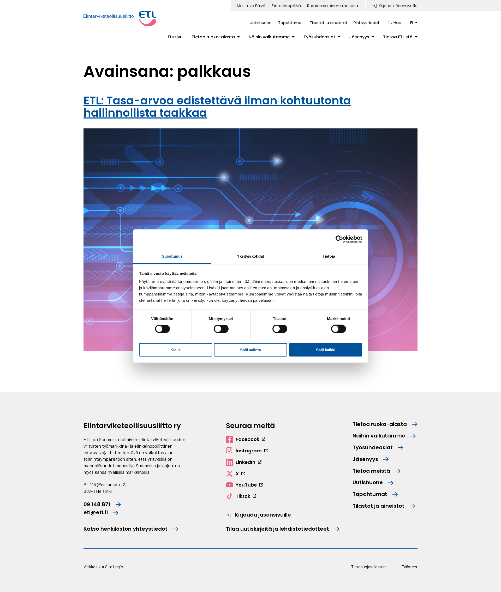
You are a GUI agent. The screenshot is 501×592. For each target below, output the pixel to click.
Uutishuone (261, 22)
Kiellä (175, 350)
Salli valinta (250, 350)
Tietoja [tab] (329, 256)
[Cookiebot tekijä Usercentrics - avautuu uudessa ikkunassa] (339, 239)
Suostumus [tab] (172, 256)
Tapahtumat (290, 22)
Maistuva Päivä (251, 5)
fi (411, 22)
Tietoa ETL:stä (398, 37)
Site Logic (114, 566)
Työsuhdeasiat (319, 37)
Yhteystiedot (367, 22)
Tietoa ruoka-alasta (213, 37)
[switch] (221, 329)
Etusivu (175, 37)
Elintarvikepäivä (286, 5)
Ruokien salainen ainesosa (332, 5)
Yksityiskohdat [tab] (250, 256)
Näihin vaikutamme (269, 37)
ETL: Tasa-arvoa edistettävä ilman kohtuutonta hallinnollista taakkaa (217, 107)
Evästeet (409, 566)
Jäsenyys (359, 37)
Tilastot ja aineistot (329, 22)
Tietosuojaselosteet (369, 566)
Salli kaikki (325, 350)
